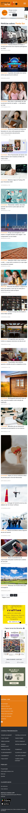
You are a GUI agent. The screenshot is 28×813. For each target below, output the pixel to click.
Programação (4, 769)
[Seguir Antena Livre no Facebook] (2, 722)
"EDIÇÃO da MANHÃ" (6, 735)
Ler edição (21, 662)
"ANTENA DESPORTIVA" (21, 744)
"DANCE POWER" (19, 738)
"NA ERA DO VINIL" (6, 749)
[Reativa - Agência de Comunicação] (14, 614)
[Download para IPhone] (14, 803)
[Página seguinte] (11, 595)
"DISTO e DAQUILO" (20, 741)
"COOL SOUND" (5, 738)
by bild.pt (3, 810)
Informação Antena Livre (7, 771)
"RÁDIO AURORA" (5, 741)
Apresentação (4, 703)
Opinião (3, 776)
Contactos (3, 718)
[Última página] (15, 595)
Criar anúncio (4, 789)
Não (10, 15)
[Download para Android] (13, 800)
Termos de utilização (6, 716)
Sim (15, 15)
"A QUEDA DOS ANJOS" (21, 752)
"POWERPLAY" (18, 749)
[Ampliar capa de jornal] (14, 644)
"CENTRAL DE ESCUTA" (20, 735)
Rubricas (3, 774)
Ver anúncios (4, 786)
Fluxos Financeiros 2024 (7, 711)
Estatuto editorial (5, 706)
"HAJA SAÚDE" (4, 758)
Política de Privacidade (6, 713)
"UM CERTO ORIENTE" (20, 755)
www (8, 662)
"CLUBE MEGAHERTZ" (6, 752)
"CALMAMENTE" (5, 755)
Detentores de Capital (6, 708)
